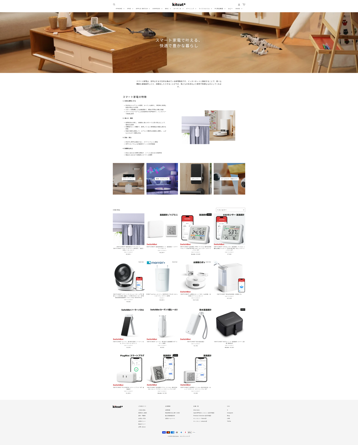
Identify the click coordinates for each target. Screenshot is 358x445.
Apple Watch (142, 8)
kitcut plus (196, 410)
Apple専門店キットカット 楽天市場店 (203, 413)
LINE (228, 418)
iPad (129, 8)
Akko (238, 8)
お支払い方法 (142, 418)
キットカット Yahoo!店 (200, 418)
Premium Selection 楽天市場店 (202, 415)
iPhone (119, 8)
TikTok (229, 421)
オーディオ (178, 8)
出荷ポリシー (142, 421)
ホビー (230, 8)
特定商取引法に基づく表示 (172, 413)
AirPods (157, 8)
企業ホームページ (170, 418)
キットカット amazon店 (200, 421)
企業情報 (167, 410)
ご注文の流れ (142, 410)
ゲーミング (190, 8)
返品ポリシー (142, 424)
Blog (228, 415)
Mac (167, 8)
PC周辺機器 (219, 8)
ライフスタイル (205, 8)
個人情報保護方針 (170, 415)
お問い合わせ (142, 427)
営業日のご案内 (142, 413)
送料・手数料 (142, 415)
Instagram (230, 413)
